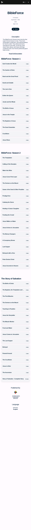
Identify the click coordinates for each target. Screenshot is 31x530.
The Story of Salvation (11, 278)
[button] (24, 2)
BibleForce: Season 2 (10, 153)
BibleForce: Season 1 (10, 59)
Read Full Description (15, 53)
